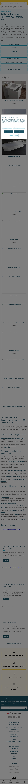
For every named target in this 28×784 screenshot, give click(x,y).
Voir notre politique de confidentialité (19, 128)
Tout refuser (8, 131)
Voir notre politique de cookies (7, 128)
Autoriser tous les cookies (18, 131)
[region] (14, 126)
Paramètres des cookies (14, 135)
